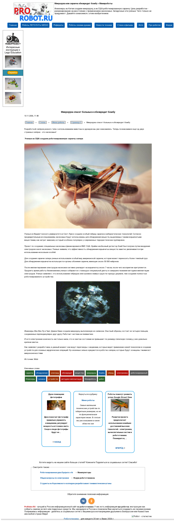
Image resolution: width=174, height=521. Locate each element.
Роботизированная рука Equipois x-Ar (56, 472)
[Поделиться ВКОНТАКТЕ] (83, 501)
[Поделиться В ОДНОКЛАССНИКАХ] (91, 501)
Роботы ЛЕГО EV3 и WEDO (35, 25)
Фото (140, 25)
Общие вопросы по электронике (54, 478)
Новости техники (104, 25)
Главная (13, 25)
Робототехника (71, 519)
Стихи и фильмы (125, 25)
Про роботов (155, 25)
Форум (169, 25)
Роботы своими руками (80, 25)
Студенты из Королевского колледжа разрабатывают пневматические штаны (75, 483)
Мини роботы (88, 400)
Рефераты (58, 25)
